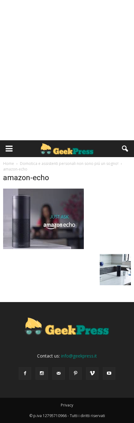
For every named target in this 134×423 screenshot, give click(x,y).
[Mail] (58, 373)
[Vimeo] (92, 373)
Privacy (67, 405)
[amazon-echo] (43, 247)
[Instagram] (42, 373)
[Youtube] (109, 373)
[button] (125, 148)
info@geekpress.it (79, 356)
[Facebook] (25, 373)
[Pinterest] (75, 373)
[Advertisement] (67, 70)
